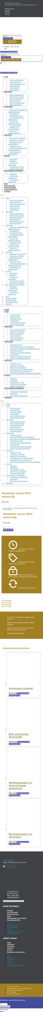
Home (6, 310)
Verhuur (8, 397)
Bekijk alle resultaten (12, 41)
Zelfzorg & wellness (13, 181)
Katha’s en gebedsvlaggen (14, 123)
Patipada (8, 860)
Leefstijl (8, 135)
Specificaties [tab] (7, 602)
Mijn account (9, 186)
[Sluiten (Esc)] (7, 1009)
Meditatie (8, 92)
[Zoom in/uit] (1, 1009)
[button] (13, 195)
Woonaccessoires (17, 169)
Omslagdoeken (16, 105)
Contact (7, 191)
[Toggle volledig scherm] (3, 1009)
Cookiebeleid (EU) (13, 920)
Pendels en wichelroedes (14, 128)
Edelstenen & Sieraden (13, 171)
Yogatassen (14, 90)
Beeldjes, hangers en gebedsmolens (17, 111)
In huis (7, 156)
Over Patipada (10, 188)
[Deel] (5, 1009)
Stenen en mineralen (13, 177)
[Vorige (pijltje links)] (1, 1011)
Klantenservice (10, 190)
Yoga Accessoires (17, 325)
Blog (8, 916)
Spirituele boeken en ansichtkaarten (17, 149)
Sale (6, 184)
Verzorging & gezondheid (14, 153)
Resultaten (8, 38)
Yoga (6, 77)
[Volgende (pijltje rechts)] (3, 1011)
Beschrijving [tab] (6, 600)
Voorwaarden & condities (16, 918)
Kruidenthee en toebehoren (15, 143)
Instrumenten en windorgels (16, 119)
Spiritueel (8, 107)
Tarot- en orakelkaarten (14, 132)
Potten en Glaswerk (13, 164)
